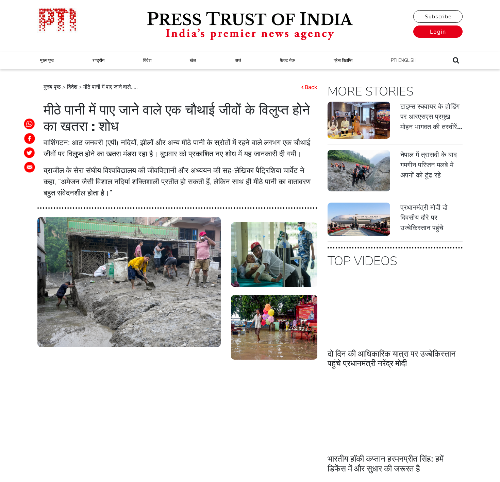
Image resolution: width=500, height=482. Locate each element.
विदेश (147, 60)
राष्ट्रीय (98, 60)
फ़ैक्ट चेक (287, 60)
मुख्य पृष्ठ (47, 60)
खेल (193, 60)
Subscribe (438, 16)
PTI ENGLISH (404, 60)
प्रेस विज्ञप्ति (343, 60)
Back (311, 87)
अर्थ (238, 60)
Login (438, 31)
